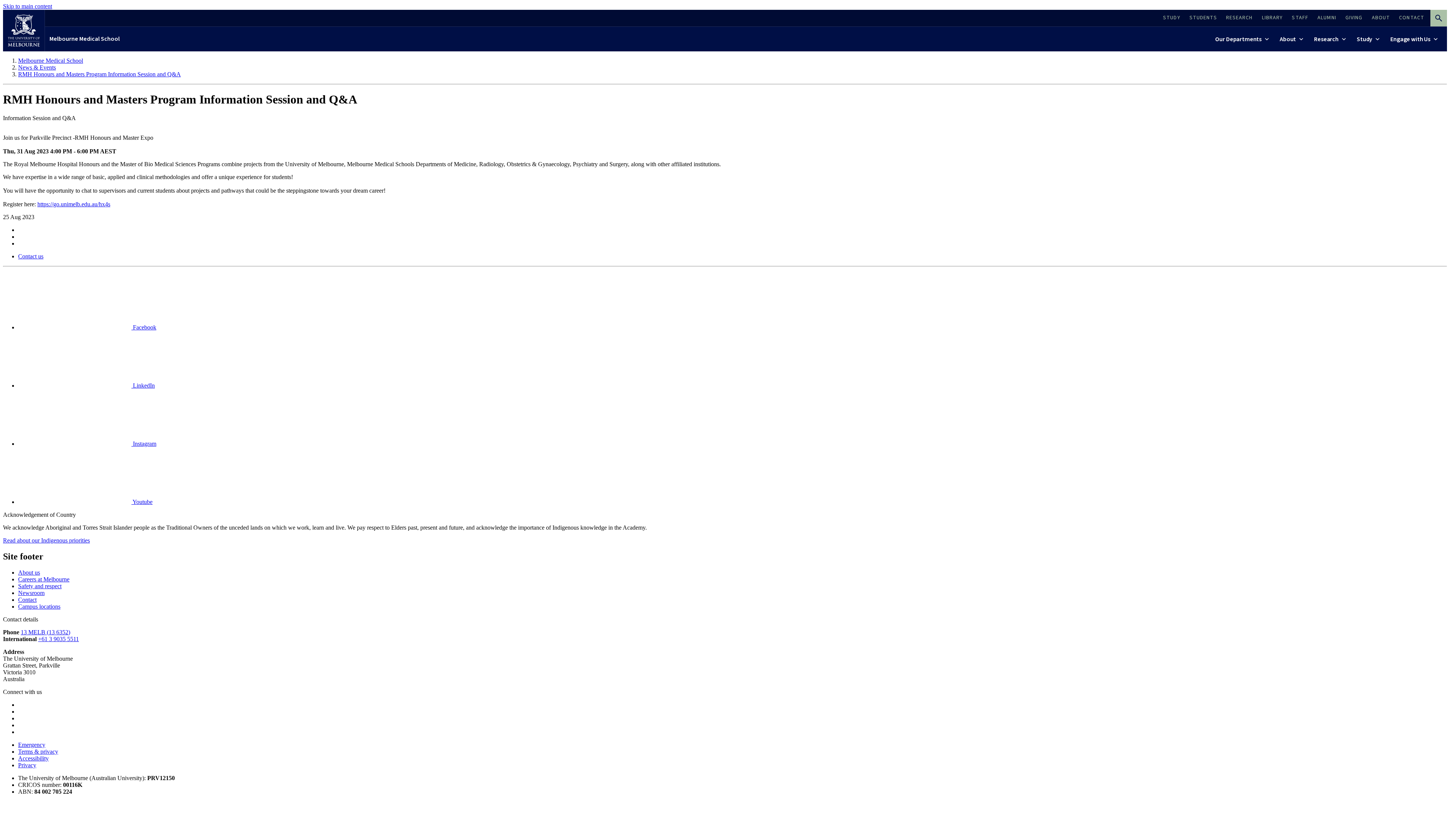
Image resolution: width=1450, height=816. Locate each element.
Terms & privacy (38, 751)
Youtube (142, 502)
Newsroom (31, 593)
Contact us (30, 256)
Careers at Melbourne (43, 579)
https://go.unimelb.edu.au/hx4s (73, 204)
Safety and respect (40, 586)
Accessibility (33, 758)
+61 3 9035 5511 (58, 639)
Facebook (143, 327)
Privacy (27, 765)
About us (29, 572)
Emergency (31, 745)
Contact (27, 600)
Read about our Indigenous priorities (46, 540)
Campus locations (39, 606)
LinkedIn (143, 385)
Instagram (143, 443)
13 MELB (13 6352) (45, 632)
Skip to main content (27, 6)
